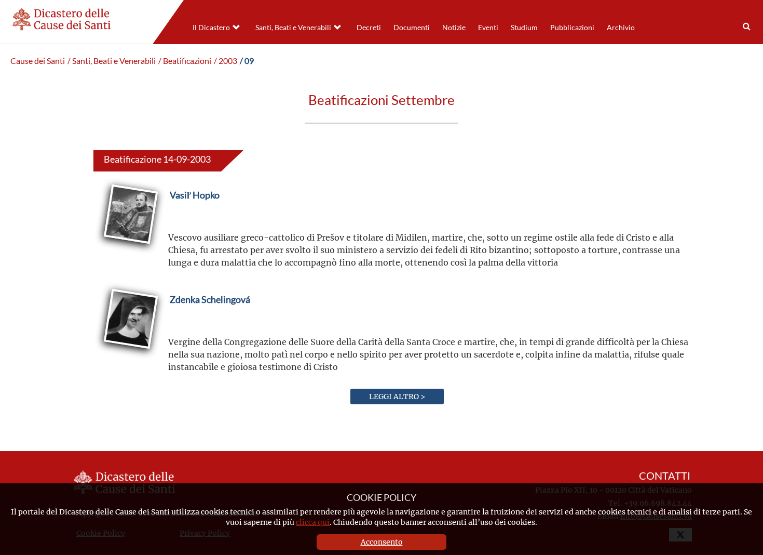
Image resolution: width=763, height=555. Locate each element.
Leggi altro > (397, 396)
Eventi (488, 27)
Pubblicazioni (572, 27)
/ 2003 (225, 60)
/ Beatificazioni (184, 60)
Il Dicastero (211, 27)
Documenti (411, 27)
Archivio (621, 27)
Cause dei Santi (37, 60)
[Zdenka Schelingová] (210, 324)
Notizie (454, 27)
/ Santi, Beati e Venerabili (111, 60)
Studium (524, 27)
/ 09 (247, 60)
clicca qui (313, 522)
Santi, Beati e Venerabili (293, 27)
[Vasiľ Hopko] (194, 219)
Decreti (369, 27)
